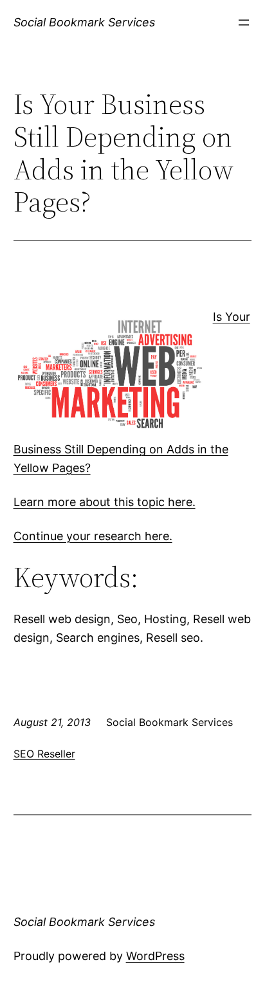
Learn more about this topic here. (105, 502)
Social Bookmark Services (84, 22)
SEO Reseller (44, 753)
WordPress (155, 956)
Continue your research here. (93, 536)
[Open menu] (243, 22)
